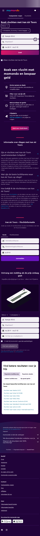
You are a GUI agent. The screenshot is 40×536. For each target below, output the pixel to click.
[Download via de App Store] (18, 521)
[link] (20, 128)
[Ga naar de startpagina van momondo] (13, 10)
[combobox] (22, 240)
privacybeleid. (19, 351)
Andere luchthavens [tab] (11, 378)
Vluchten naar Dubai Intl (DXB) (13, 393)
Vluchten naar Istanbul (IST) (12, 390)
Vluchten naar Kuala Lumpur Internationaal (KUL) (19, 409)
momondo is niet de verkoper (13, 435)
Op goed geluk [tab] (25, 378)
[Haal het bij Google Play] (6, 521)
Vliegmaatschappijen (19, 449)
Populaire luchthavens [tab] (12, 374)
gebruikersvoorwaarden (7, 351)
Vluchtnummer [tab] (14, 235)
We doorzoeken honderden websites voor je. (19, 438)
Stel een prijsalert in (16, 117)
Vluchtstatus (13, 194)
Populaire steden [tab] (27, 374)
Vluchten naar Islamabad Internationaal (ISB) (17, 404)
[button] (3, 10)
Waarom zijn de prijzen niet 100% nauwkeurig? (14, 441)
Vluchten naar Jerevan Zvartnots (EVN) (16, 401)
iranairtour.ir (5, 208)
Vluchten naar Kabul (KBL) (12, 396)
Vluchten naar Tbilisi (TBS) (12, 398)
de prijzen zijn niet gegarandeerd (12, 429)
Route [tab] (4, 235)
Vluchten (8, 449)
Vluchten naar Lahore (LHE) (12, 407)
